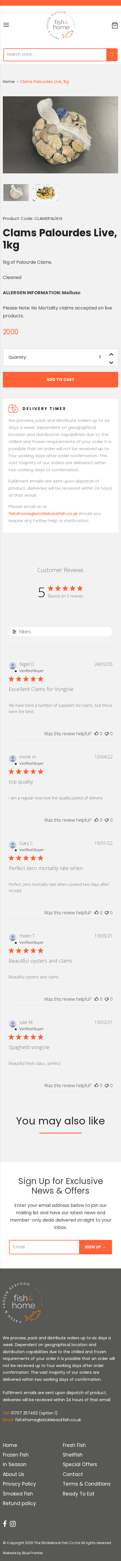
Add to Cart (60, 379)
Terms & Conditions (87, 1484)
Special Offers (80, 1464)
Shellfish (73, 1454)
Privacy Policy (19, 1484)
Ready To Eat (79, 1493)
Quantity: (17, 357)
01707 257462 (24, 1413)
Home (9, 81)
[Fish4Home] (60, 25)
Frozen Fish (16, 1454)
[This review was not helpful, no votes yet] (107, 734)
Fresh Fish (74, 1445)
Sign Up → (95, 1247)
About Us (13, 1474)
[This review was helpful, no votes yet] (96, 734)
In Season (14, 1464)
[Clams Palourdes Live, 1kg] (16, 192)
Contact (73, 1474)
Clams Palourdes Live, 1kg (44, 81)
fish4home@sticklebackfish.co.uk (42, 513)
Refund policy (19, 1503)
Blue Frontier (32, 1553)
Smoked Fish (18, 1493)
